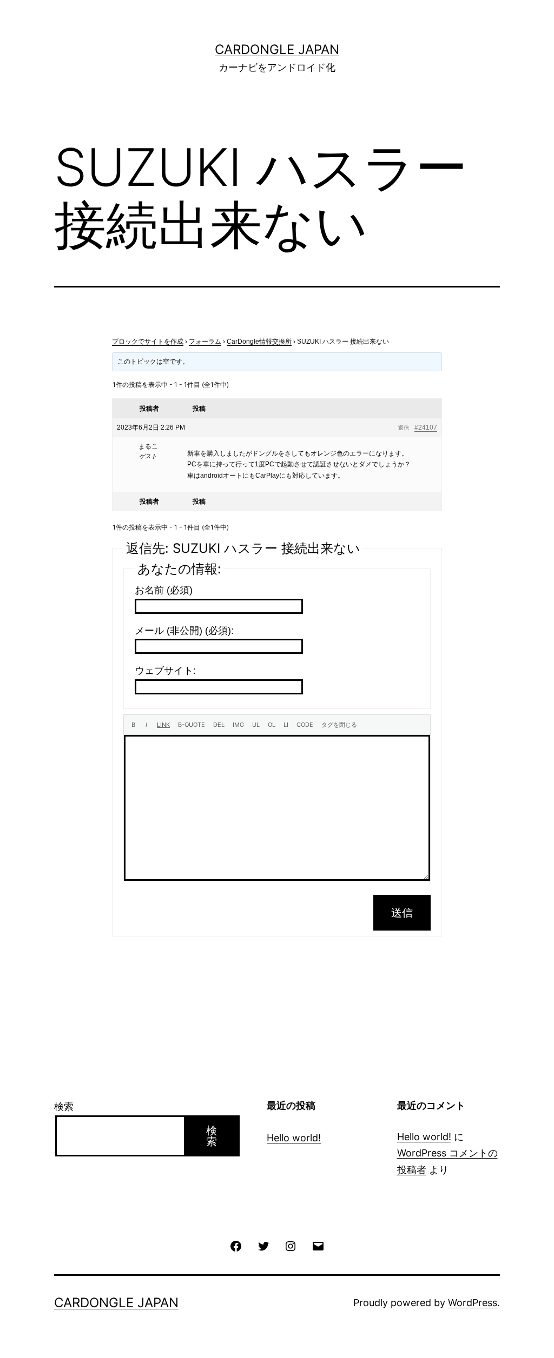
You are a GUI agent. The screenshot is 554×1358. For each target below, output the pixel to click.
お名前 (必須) (164, 590)
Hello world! (294, 1137)
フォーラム (205, 341)
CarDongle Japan (277, 49)
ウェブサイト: (165, 670)
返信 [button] (403, 428)
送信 (402, 912)
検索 (64, 1106)
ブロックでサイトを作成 (147, 341)
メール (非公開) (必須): (184, 630)
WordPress (472, 1302)
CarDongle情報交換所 (259, 341)
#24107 (425, 427)
